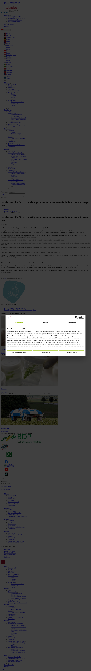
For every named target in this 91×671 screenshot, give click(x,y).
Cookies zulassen (71, 352)
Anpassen (44, 352)
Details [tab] (45, 322)
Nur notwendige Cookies (19, 352)
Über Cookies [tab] (72, 322)
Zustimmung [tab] (19, 322)
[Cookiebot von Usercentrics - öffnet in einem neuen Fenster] (76, 317)
